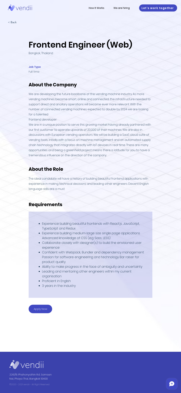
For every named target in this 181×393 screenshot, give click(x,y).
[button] (158, 8)
